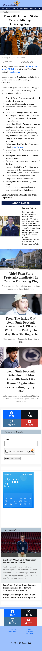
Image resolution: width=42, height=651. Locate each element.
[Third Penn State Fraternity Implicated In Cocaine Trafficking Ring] (21, 269)
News (8, 8)
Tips (21, 8)
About (26, 8)
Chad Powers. (17, 146)
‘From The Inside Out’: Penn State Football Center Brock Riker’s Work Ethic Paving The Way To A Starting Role (21, 326)
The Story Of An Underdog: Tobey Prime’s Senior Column (19, 561)
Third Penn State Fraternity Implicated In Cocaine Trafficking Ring (21, 277)
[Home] (11, 5)
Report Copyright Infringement (29, 631)
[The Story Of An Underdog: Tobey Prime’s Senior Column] (21, 557)
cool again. (15, 71)
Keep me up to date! (12, 458)
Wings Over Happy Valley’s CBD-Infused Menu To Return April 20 (19, 596)
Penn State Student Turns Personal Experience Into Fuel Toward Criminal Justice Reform (19, 587)
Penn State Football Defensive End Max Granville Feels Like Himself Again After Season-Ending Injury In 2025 (21, 381)
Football (33, 8)
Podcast (15, 8)
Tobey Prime (8, 62)
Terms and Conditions (12, 630)
